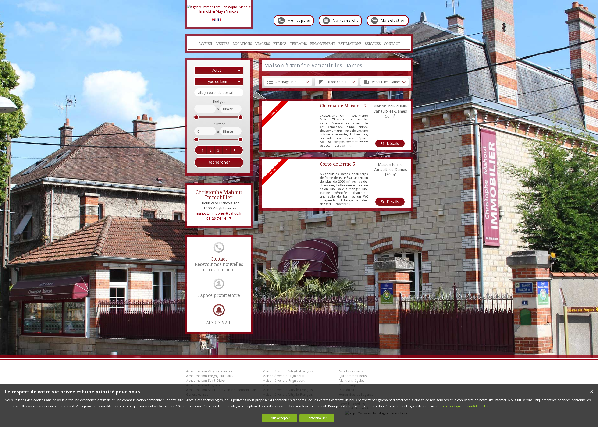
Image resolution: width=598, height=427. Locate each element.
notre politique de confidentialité (464, 406)
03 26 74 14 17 (218, 218)
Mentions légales (351, 380)
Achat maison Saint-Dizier (205, 380)
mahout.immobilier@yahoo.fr (219, 213)
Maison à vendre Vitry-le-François (287, 371)
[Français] (219, 20)
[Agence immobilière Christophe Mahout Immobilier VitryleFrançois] (219, 11)
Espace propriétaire (219, 295)
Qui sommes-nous (353, 376)
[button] (202, 150)
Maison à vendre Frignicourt (283, 376)
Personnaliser (316, 418)
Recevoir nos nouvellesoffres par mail (219, 264)
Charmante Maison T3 (343, 105)
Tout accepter (279, 418)
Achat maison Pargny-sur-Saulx (209, 376)
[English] (213, 20)
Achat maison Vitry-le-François (209, 371)
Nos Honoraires (351, 371)
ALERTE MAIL (218, 323)
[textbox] (218, 92)
